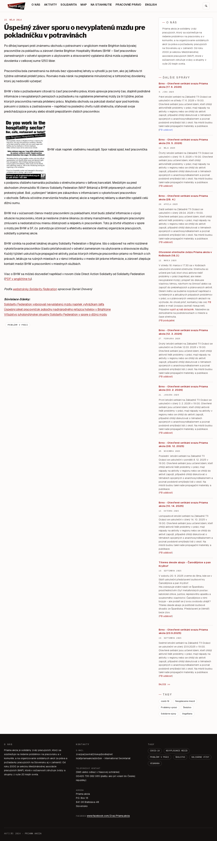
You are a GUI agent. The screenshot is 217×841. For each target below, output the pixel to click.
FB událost (165, 376)
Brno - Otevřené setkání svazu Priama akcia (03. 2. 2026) (183, 388)
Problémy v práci (18, 324)
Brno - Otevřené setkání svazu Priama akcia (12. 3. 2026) (183, 332)
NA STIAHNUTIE (101, 4)
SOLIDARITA (69, 4)
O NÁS (36, 4)
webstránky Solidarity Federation (35, 289)
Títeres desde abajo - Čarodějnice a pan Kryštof (185, 564)
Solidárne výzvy (168, 713)
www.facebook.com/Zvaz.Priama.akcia (108, 815)
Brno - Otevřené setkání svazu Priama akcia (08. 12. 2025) (183, 444)
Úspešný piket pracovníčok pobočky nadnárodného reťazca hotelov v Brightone (57, 309)
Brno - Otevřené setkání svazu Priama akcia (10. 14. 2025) (183, 504)
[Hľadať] (206, 6)
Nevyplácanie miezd (185, 701)
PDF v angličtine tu (18, 279)
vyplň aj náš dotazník (182, 309)
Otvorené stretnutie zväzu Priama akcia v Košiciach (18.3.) (185, 253)
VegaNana (187, 713)
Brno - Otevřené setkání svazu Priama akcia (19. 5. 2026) (183, 141)
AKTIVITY (50, 4)
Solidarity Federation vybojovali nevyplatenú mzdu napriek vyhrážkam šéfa (54, 304)
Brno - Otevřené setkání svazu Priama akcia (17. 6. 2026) (183, 85)
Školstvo (187, 707)
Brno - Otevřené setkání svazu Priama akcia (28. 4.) (183, 197)
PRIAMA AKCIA (33, 833)
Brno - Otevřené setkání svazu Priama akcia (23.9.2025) (183, 631)
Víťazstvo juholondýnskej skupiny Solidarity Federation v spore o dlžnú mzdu (55, 314)
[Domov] (16, 6)
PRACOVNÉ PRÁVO (128, 4)
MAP (84, 4)
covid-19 (165, 701)
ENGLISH (151, 4)
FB (209, 302)
